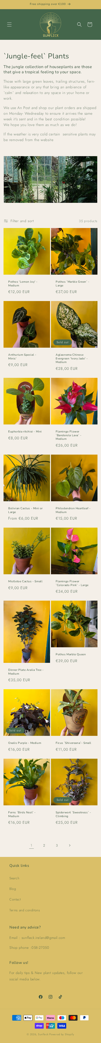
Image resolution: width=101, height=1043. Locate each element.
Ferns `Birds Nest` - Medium (22, 814)
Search (14, 878)
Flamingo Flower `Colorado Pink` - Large (72, 583)
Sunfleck (43, 1034)
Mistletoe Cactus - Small (25, 581)
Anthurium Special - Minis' (22, 356)
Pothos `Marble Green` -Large (72, 283)
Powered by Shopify (61, 1034)
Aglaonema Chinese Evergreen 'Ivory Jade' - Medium (72, 358)
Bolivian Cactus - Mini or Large (25, 510)
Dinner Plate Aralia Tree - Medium (26, 672)
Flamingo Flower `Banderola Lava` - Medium (69, 435)
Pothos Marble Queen (71, 654)
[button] (9, 24)
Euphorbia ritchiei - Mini (25, 431)
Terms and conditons (24, 910)
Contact (15, 899)
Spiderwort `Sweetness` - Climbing (73, 814)
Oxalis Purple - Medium (24, 743)
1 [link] (31, 845)
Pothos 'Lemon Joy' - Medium (23, 283)
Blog (12, 888)
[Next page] (69, 845)
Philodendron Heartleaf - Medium (73, 510)
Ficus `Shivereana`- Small (73, 743)
